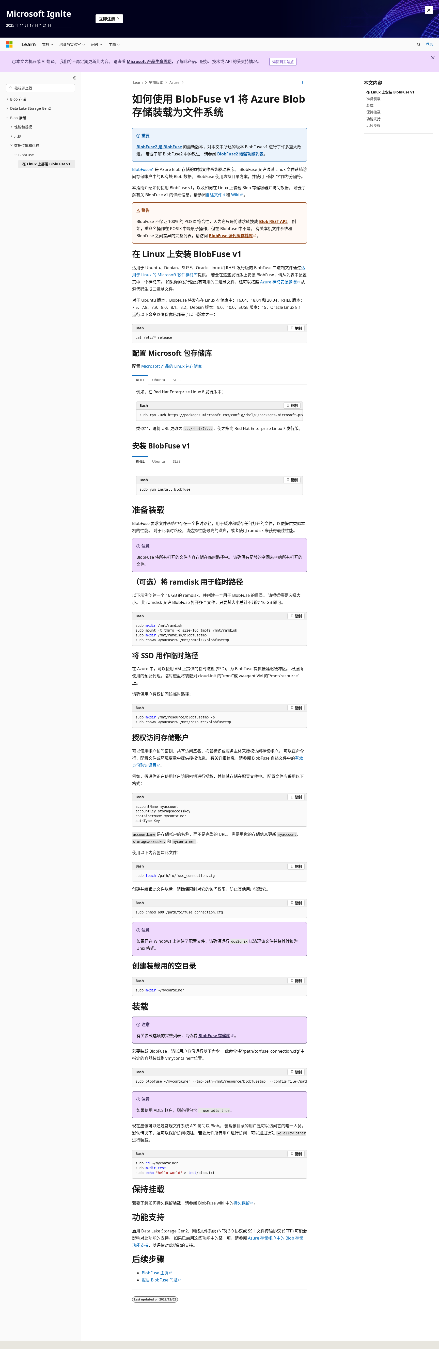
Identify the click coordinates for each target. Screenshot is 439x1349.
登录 (429, 44)
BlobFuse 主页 (155, 1273)
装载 (369, 105)
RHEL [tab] (140, 379)
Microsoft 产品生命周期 (149, 61)
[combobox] (40, 88)
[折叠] (74, 78)
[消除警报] (429, 10)
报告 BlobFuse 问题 (160, 1280)
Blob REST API (273, 221)
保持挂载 (373, 111)
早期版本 (156, 82)
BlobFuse (141, 169)
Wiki (235, 195)
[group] (219, 415)
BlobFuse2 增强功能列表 (240, 154)
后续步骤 (373, 125)
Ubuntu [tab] (158, 379)
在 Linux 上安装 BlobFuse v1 (390, 92)
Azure (174, 82)
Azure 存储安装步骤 (278, 282)
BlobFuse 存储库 (214, 1035)
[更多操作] (302, 82)
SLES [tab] (177, 379)
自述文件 (214, 195)
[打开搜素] (419, 44)
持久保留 (241, 1203)
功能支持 (373, 118)
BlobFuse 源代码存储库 (231, 235)
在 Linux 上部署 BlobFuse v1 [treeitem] (46, 164)
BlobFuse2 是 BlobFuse (159, 147)
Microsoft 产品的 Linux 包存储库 (171, 366)
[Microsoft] (9, 44)
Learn (138, 82)
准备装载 (373, 98)
